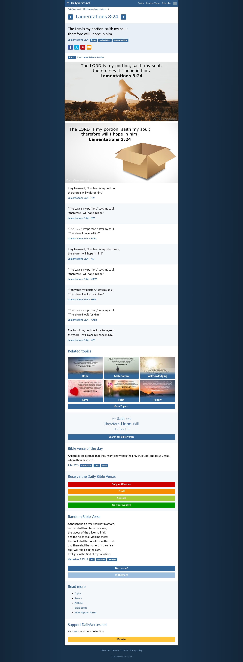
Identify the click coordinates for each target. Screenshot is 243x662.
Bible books (88, 9)
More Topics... (121, 406)
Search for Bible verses (121, 437)
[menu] (175, 4)
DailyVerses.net (74, 9)
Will (136, 424)
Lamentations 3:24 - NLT (81, 259)
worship (112, 560)
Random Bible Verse (84, 517)
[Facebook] (71, 48)
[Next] (123, 17)
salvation (101, 560)
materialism (105, 40)
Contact (124, 650)
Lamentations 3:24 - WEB (82, 299)
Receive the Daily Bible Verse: (92, 477)
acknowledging (120, 40)
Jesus (104, 466)
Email (122, 491)
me (75, 631)
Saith (121, 419)
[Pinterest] (83, 48)
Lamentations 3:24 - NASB (82, 320)
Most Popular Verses (86, 612)
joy (92, 560)
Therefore (111, 424)
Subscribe (166, 3)
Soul (123, 429)
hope (93, 40)
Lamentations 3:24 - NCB (81, 340)
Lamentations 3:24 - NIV (81, 198)
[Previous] (70, 17)
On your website (121, 505)
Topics (141, 3)
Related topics (79, 351)
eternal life (86, 466)
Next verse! (121, 568)
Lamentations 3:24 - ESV (81, 218)
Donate (121, 639)
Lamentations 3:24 (78, 40)
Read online (90, 57)
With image (121, 575)
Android (121, 498)
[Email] (90, 48)
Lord (128, 418)
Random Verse (153, 3)
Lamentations (100, 9)
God (97, 466)
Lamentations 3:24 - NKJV (82, 238)
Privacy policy (136, 650)
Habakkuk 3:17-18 (78, 559)
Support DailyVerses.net (87, 625)
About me (105, 650)
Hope (126, 424)
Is (128, 429)
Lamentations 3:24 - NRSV (82, 279)
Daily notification (121, 484)
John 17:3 (73, 465)
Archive (79, 603)
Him (116, 429)
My (114, 418)
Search (78, 598)
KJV (70, 57)
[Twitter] (77, 48)
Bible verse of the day (85, 449)
